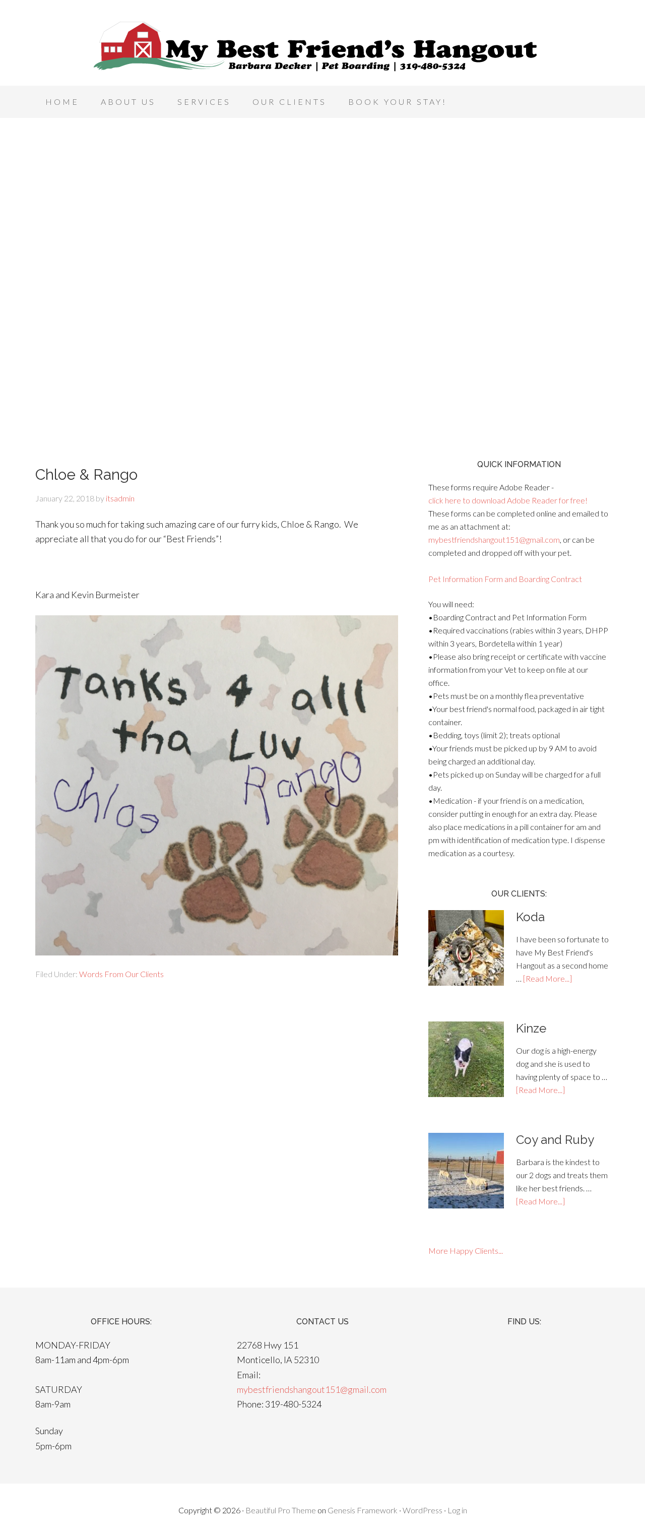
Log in (457, 1510)
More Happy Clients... (465, 1250)
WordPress (422, 1510)
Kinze (531, 1028)
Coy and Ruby (555, 1139)
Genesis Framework (363, 1510)
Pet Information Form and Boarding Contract (505, 579)
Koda (530, 917)
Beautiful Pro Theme (280, 1510)
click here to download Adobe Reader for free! (508, 500)
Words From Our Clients (121, 974)
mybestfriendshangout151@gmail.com (494, 539)
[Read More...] (547, 978)
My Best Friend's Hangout (322, 45)
